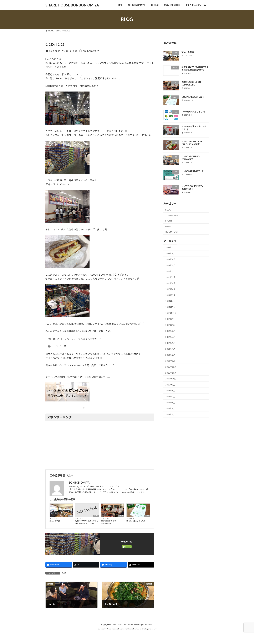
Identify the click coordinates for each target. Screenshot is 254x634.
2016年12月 (171, 313)
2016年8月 (170, 331)
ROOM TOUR (171, 232)
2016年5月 (170, 343)
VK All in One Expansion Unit (146, 629)
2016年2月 (170, 355)
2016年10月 (171, 325)
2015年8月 (170, 390)
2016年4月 (170, 349)
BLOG (70, 516)
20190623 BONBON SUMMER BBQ (109, 522)
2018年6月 (170, 283)
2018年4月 (170, 289)
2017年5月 (170, 307)
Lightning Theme (126, 629)
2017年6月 (170, 301)
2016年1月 (170, 361)
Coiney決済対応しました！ (194, 111)
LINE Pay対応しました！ (136, 521)
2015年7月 (170, 396)
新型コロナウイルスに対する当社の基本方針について (86, 522)
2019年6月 (170, 259)
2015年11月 (171, 372)
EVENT (121, 516)
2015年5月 (170, 408)
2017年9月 (170, 295)
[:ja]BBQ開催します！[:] (193, 171)
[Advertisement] (99, 444)
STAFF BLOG (173, 215)
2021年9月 (170, 253)
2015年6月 (170, 402)
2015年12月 (171, 366)
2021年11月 (171, 247)
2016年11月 (171, 319)
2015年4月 (170, 414)
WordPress (111, 629)
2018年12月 (171, 271)
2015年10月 (171, 378)
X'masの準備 (55, 521)
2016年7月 (170, 337)
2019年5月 (170, 265)
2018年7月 (170, 277)
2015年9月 (170, 384)
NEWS (96, 516)
